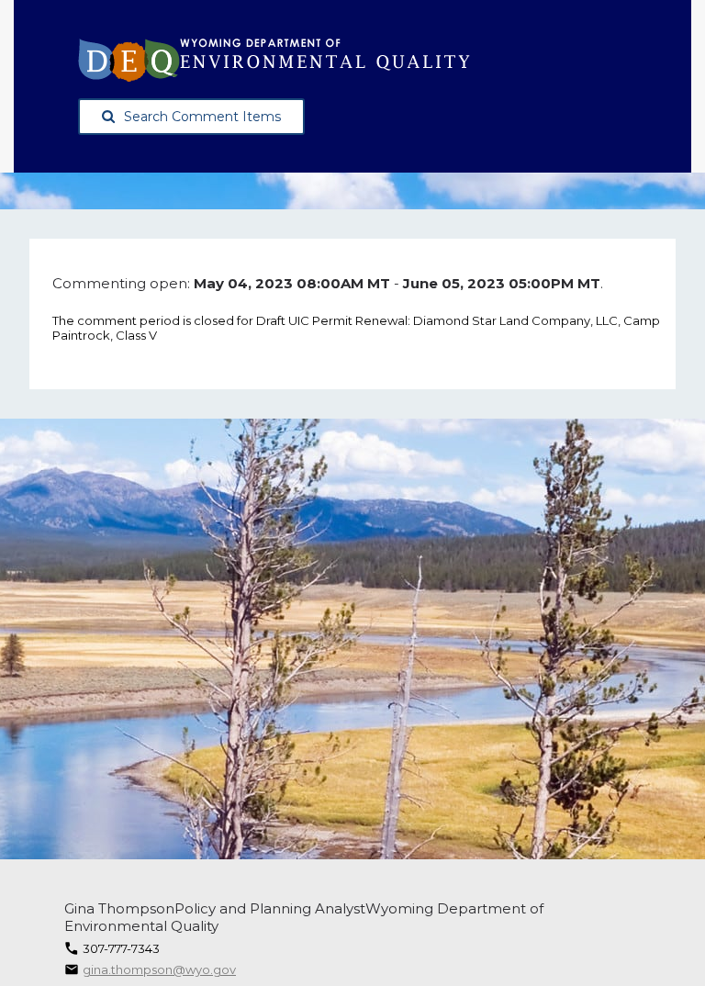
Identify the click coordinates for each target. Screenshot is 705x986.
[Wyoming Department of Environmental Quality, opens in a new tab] (274, 60)
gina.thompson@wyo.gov (159, 969)
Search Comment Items (202, 116)
